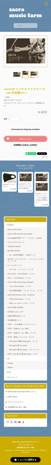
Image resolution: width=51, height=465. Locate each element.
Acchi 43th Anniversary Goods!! (21, 282)
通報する (44, 157)
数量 (5, 119)
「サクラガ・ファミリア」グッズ (20, 269)
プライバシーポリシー (16, 402)
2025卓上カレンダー (16, 312)
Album (10, 367)
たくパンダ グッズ (15, 265)
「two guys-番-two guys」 (18, 345)
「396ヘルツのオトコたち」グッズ (21, 303)
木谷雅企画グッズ (14, 320)
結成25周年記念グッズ (16, 316)
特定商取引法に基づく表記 (17, 407)
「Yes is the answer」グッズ (19, 286)
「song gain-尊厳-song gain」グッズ (22, 341)
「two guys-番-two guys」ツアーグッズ (23, 349)
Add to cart (25, 139)
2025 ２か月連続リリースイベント (22, 324)
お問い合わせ (12, 397)
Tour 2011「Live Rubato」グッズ (21, 274)
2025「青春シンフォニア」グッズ (21, 337)
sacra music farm (15, 229)
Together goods (14, 246)
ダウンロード (12, 377)
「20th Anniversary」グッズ (19, 299)
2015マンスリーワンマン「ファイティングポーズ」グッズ (26, 260)
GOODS (10, 225)
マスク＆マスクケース (16, 242)
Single (10, 363)
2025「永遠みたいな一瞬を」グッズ (22, 333)
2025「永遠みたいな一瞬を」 (19, 328)
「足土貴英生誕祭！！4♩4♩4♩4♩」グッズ (25, 290)
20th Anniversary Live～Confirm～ (22, 295)
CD (8, 358)
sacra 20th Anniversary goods (20, 234)
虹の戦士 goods (14, 250)
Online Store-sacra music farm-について (22, 391)
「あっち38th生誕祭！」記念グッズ (21, 255)
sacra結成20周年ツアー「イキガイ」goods (25, 238)
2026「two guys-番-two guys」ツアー (23, 354)
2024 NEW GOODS (15, 307)
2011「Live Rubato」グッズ (19, 278)
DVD (9, 372)
